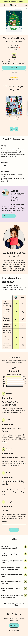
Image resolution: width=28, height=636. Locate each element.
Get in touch (14, 625)
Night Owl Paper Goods (15, 41)
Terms (22, 618)
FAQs (16, 605)
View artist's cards (8, 216)
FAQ (17, 618)
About (11, 618)
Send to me (14, 72)
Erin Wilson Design (14, 119)
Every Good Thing (14, 116)
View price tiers (14, 49)
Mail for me (14, 67)
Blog (17, 620)
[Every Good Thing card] (14, 105)
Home (6, 618)
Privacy (11, 620)
